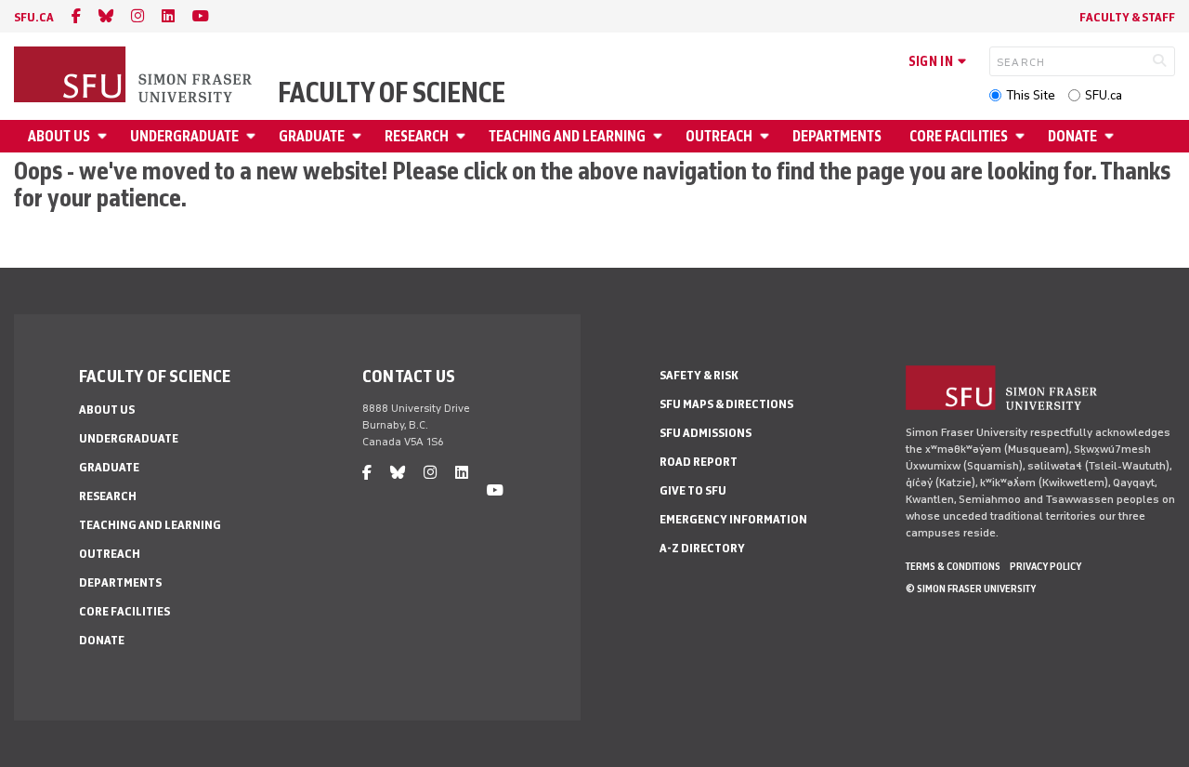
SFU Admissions (705, 433)
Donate (1072, 136)
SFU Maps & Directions (726, 404)
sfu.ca (34, 17)
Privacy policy (1045, 566)
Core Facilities (958, 136)
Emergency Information (733, 519)
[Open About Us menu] (105, 136)
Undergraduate (184, 136)
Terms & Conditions (953, 566)
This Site (1030, 95)
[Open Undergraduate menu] (253, 136)
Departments (837, 136)
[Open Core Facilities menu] (1023, 136)
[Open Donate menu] (1112, 136)
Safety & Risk (699, 375)
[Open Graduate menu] (359, 136)
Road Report (699, 461)
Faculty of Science (391, 93)
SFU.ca (1103, 95)
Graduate (312, 136)
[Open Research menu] (463, 136)
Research (417, 136)
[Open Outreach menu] (767, 136)
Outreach (719, 136)
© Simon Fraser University (971, 588)
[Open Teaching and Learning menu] (660, 136)
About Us (59, 136)
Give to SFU (693, 490)
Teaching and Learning (567, 136)
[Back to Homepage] (134, 76)
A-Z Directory (702, 548)
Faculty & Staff (1127, 17)
